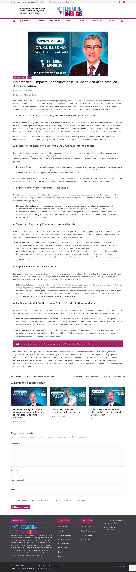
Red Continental (86, 539)
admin (29, 90)
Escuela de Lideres (63, 539)
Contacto (112, 21)
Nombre (15, 470)
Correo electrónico (19, 480)
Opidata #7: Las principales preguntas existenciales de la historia (98, 376)
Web (13, 489)
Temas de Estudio (63, 543)
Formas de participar (64, 535)
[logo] (24, 526)
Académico (69, 21)
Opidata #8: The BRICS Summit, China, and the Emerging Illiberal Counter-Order (106, 412)
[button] (32, 21)
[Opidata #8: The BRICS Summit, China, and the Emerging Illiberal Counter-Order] (107, 389)
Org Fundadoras (97, 21)
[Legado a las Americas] (13, 21)
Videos (59, 556)
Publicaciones (62, 548)
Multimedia (81, 21)
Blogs (59, 552)
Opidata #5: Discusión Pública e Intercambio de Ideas (34, 376)
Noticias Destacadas (19, 77)
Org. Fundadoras (86, 527)
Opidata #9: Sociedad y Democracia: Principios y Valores (67, 411)
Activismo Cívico (86, 535)
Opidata (29, 77)
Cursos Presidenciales (88, 531)
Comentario (16, 443)
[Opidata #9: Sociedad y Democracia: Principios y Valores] (68, 389)
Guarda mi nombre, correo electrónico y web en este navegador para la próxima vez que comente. (51, 500)
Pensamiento (55, 21)
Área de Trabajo (62, 527)
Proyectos (41, 21)
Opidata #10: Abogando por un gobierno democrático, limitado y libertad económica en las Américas (28, 413)
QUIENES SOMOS (25, 21)
